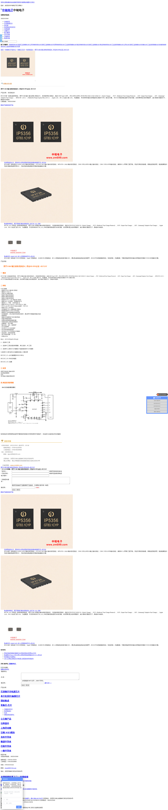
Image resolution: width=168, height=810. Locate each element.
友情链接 (24, 777)
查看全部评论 (5, 669)
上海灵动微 (6, 728)
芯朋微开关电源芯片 (10, 691)
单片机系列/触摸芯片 (10, 696)
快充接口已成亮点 (9, 657)
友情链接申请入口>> (10, 777)
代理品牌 (7, 29)
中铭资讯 (7, 36)
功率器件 (5, 723)
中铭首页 (7, 21)
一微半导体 (6, 751)
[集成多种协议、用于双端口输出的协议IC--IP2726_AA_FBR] (37, 222)
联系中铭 (20, 2)
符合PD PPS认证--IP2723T (27, 467)
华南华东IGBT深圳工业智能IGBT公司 (21, 44)
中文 (30, 2)
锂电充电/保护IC (9, 714)
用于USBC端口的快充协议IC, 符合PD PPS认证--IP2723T (52, 49)
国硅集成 (5, 700)
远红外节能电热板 (25, 781)
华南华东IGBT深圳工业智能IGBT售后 (91, 44)
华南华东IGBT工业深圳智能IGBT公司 (114, 44)
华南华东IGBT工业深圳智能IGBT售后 (67, 44)
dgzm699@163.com (10, 768)
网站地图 (26, 2)
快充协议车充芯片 (9, 27)
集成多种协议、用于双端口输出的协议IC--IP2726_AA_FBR (22, 223)
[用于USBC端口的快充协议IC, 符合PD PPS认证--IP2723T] (18, 76)
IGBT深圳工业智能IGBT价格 (135, 44)
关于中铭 (7, 34)
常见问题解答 (27, 789)
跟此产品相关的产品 (7, 105)
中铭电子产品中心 (10, 49)
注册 (5, 2)
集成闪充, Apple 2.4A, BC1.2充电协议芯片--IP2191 (19, 256)
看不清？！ (48, 683)
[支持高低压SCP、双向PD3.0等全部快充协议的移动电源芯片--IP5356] (37, 161)
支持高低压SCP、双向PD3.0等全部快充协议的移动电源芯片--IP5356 (25, 162)
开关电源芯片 (8, 23)
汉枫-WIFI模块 (8, 732)
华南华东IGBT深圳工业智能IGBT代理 (44, 44)
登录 (2, 2)
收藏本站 (9, 2)
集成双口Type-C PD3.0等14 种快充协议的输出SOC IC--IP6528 (23, 655)
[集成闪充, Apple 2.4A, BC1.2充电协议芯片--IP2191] (14, 255)
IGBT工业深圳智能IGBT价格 (153, 44)
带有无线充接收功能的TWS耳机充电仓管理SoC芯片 (20, 653)
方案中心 (7, 31)
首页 (2, 49)
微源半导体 (6, 741)
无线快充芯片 (8, 709)
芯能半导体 (6, 746)
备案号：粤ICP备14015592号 (34, 798)
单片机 (6, 25)
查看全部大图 (7, 83)
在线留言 (15, 2)
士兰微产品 (6, 719)
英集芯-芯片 (21, 49)
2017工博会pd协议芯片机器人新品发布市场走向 (19, 658)
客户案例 (7, 32)
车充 (5, 713)
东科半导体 (6, 737)
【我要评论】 (12, 663)
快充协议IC (29, 49)
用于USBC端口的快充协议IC (9, 467)
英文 (33, 2)
